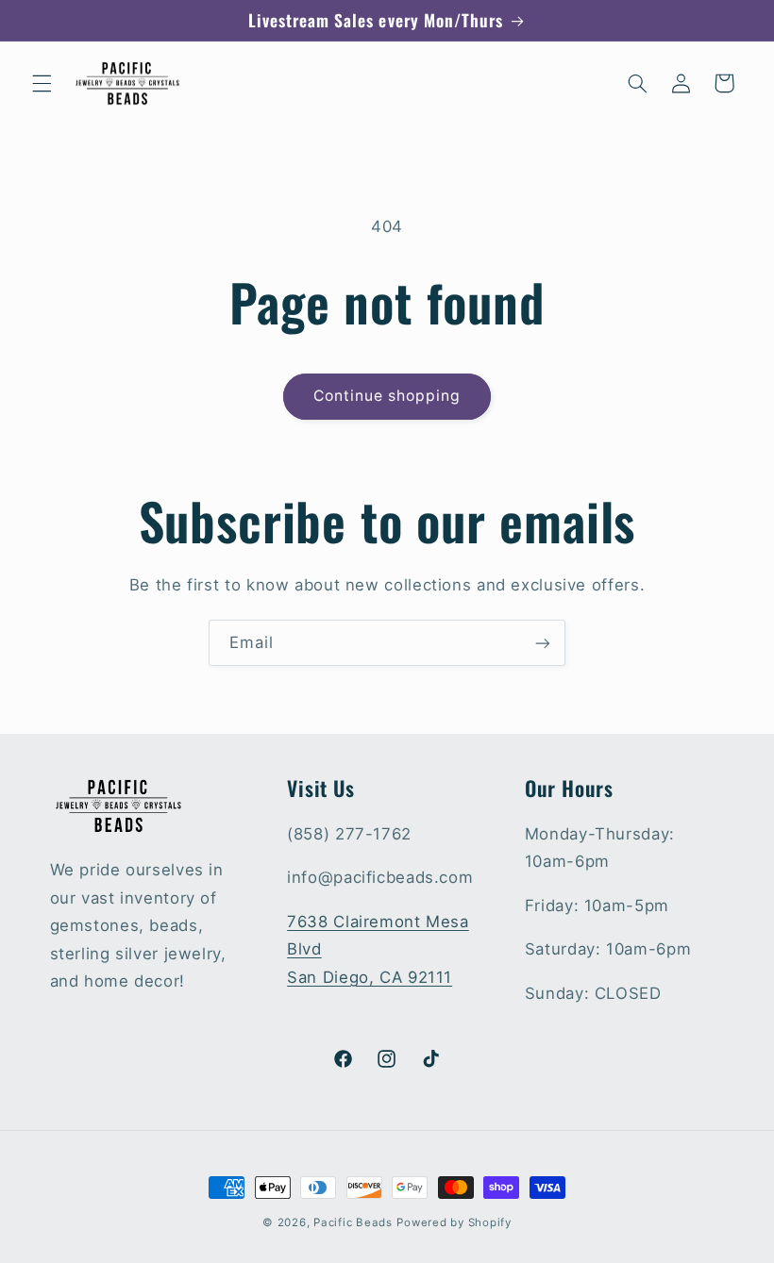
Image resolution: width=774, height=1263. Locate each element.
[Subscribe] (542, 643)
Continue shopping (387, 396)
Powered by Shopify (453, 1222)
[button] (41, 83)
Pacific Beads (353, 1222)
